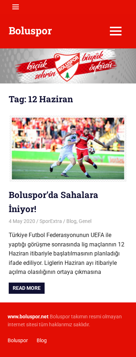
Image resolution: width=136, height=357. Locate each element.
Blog (71, 221)
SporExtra (51, 221)
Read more (27, 288)
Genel (85, 221)
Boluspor (30, 30)
